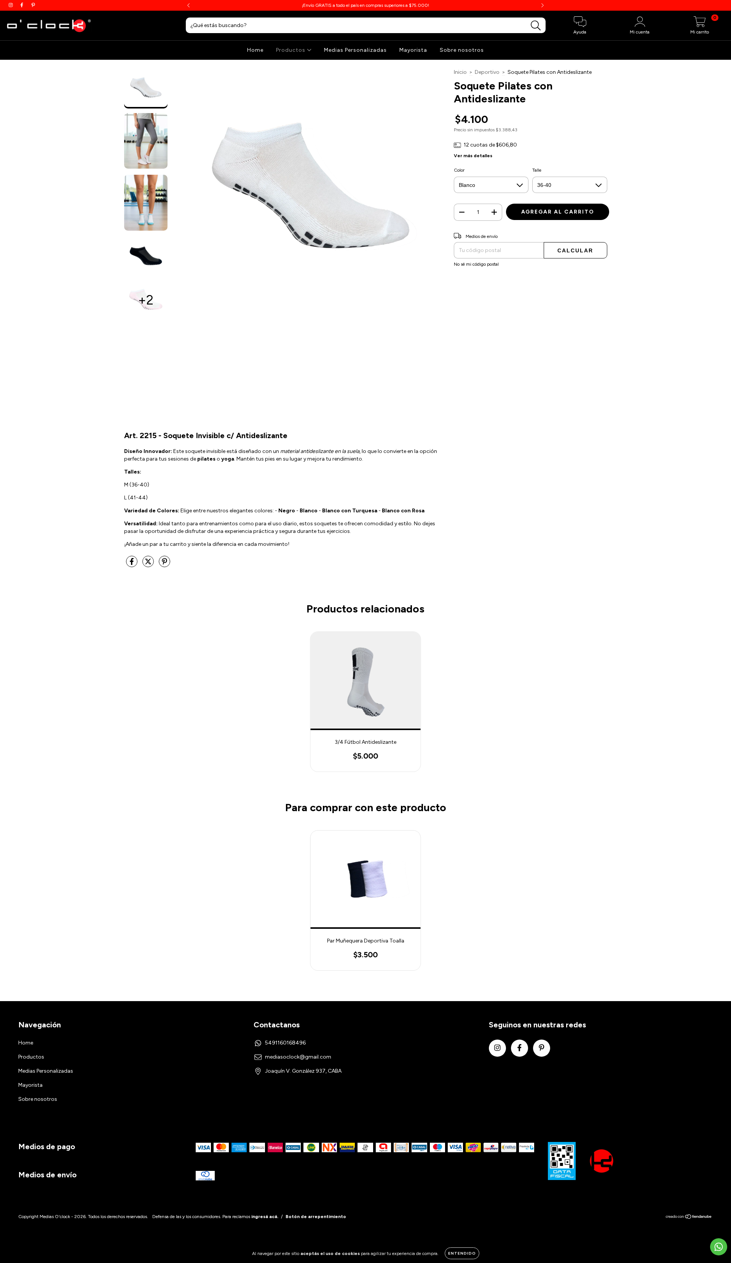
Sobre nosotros (462, 50)
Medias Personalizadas (355, 50)
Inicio (460, 72)
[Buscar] (536, 26)
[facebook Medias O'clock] (22, 5)
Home (255, 50)
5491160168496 (285, 1043)
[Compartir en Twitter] (148, 564)
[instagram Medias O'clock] (11, 5)
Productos (291, 50)
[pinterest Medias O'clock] (33, 5)
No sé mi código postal (476, 264)
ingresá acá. (264, 1216)
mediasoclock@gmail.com (298, 1057)
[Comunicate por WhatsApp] (718, 1246)
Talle (536, 170)
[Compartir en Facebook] (132, 564)
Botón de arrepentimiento (316, 1216)
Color (459, 170)
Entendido (462, 1253)
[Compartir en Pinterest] (164, 564)
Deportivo (487, 72)
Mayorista (413, 50)
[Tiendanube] (689, 1217)
